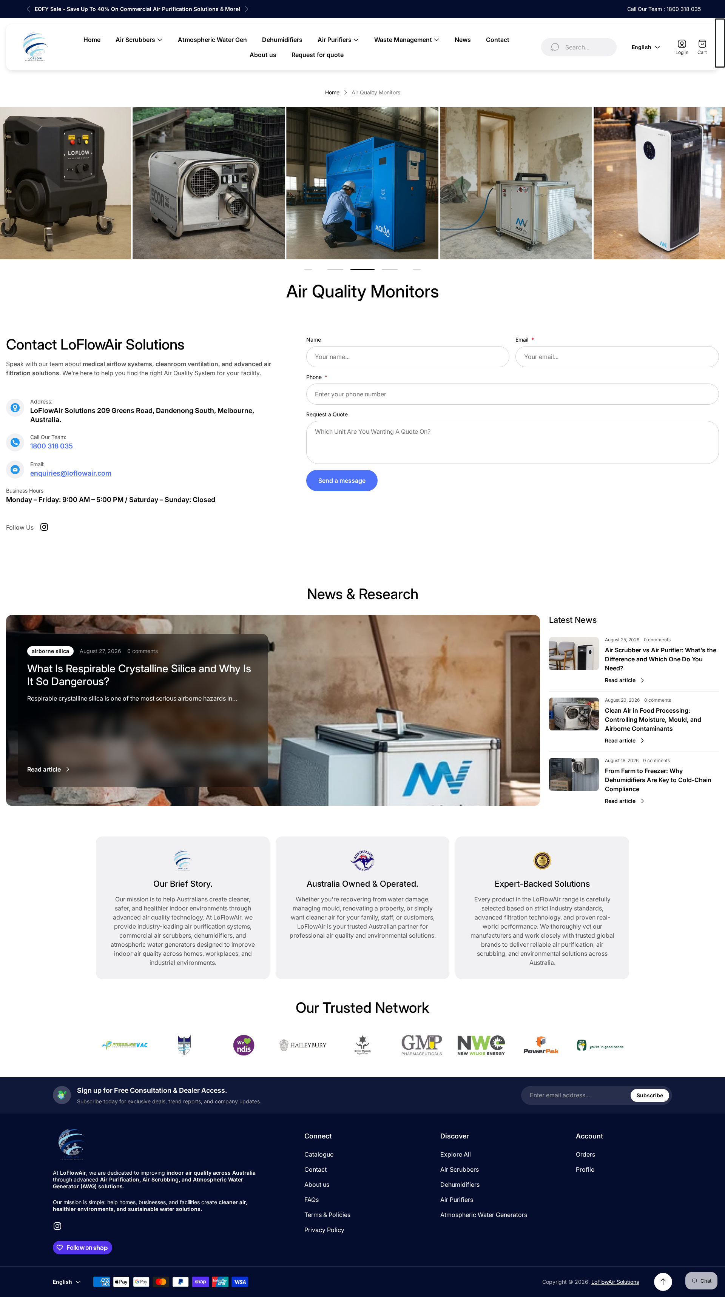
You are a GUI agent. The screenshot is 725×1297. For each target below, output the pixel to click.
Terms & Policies (327, 1214)
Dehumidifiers (460, 1184)
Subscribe (650, 1095)
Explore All (455, 1154)
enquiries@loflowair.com (70, 473)
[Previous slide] (28, 9)
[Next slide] (246, 9)
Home (332, 92)
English (641, 47)
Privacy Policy (324, 1230)
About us (316, 1184)
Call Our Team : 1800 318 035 (664, 9)
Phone (314, 377)
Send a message (342, 480)
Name (313, 339)
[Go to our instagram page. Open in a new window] (44, 526)
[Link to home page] (72, 1144)
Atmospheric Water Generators (483, 1214)
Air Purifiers (456, 1199)
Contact (315, 1169)
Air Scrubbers (459, 1169)
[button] (335, 269)
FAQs (311, 1199)
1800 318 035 (51, 446)
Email (522, 339)
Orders (585, 1154)
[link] (209, 183)
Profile (585, 1169)
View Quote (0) (720, 43)
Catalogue (318, 1154)
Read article (44, 769)
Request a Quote (327, 414)
